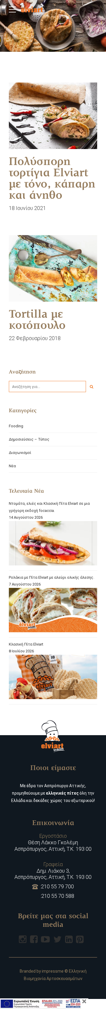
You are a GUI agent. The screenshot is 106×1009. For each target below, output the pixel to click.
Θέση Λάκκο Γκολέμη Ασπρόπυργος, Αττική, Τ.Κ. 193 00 (53, 842)
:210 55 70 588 (57, 896)
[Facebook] (34, 939)
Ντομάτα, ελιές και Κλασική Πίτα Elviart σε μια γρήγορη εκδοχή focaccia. (49, 506)
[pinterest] (80, 939)
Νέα (12, 466)
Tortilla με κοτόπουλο (37, 320)
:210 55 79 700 (57, 886)
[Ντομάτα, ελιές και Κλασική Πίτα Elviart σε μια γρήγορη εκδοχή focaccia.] (53, 544)
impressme (53, 971)
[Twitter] (57, 939)
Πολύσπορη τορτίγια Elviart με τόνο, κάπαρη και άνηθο (52, 179)
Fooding (16, 426)
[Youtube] (45, 939)
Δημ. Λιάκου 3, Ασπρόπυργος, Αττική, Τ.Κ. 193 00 (53, 870)
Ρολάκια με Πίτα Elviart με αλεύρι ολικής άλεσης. (51, 577)
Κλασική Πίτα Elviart (26, 644)
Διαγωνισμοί (20, 452)
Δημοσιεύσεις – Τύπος (29, 439)
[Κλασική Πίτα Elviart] (53, 678)
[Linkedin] (69, 939)
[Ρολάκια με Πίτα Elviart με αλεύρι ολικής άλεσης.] (53, 611)
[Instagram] (22, 939)
